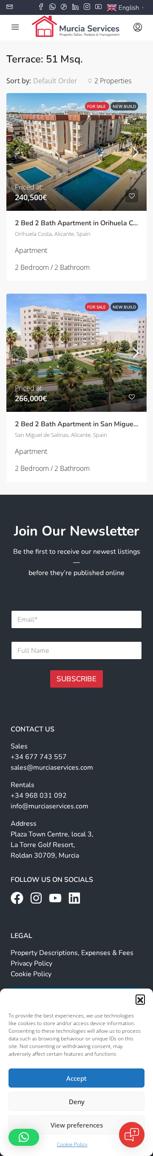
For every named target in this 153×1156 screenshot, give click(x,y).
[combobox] (63, 81)
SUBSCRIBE (76, 679)
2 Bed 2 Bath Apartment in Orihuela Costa (81, 223)
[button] (140, 999)
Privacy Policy (31, 963)
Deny (77, 1101)
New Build (124, 106)
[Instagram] (36, 898)
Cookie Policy (72, 1144)
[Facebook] (17, 898)
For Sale (97, 106)
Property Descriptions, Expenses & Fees (72, 953)
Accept (76, 1078)
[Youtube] (55, 898)
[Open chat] (131, 1135)
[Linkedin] (74, 898)
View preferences (77, 1125)
